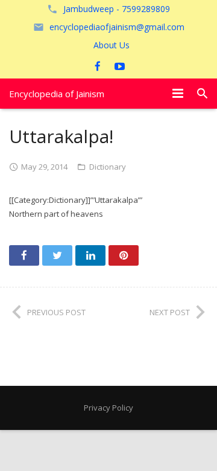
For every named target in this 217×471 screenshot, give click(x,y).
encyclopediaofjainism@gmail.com (116, 27)
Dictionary (107, 166)
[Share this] (24, 255)
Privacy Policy (108, 407)
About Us (111, 45)
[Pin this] (123, 255)
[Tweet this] (57, 255)
